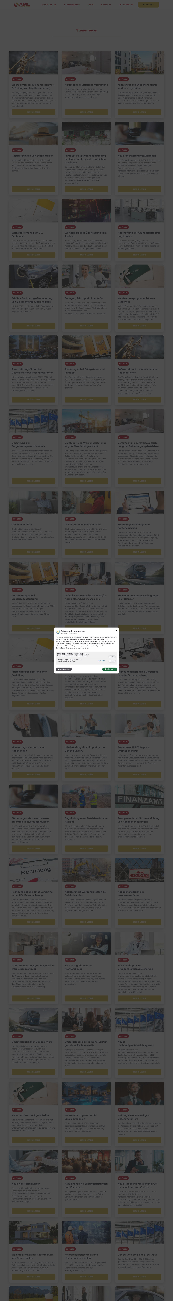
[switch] (112, 656)
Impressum (64, 633)
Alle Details (101, 661)
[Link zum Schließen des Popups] (116, 631)
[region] (86, 658)
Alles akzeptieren (109, 669)
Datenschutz (72, 633)
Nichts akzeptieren (64, 669)
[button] (110, 657)
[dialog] (86, 650)
